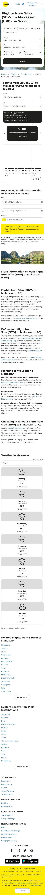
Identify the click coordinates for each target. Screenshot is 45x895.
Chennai (4, 665)
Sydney (4, 648)
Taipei (3, 668)
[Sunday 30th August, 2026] (26, 168)
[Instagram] (18, 850)
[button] (28, 28)
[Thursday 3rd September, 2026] (39, 168)
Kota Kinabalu (7, 662)
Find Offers (22, 136)
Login (17, 4)
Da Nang (5, 658)
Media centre (6, 784)
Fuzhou (4, 728)
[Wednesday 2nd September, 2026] (36, 168)
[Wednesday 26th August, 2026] (12, 168)
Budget (4, 215)
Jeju (3, 688)
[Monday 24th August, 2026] (6, 168)
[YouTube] (31, 850)
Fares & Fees (6, 837)
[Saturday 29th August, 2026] (22, 168)
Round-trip (8, 28)
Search (23, 61)
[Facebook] (11, 850)
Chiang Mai (6, 691)
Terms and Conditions (23, 883)
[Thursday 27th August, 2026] (16, 168)
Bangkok (5, 671)
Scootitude (6, 781)
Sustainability (7, 794)
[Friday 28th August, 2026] (19, 168)
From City (39, 871)
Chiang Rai (5, 655)
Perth (3, 721)
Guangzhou (6, 685)
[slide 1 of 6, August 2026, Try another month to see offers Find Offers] (22, 133)
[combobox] (21, 97)
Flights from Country (27, 871)
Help (3, 827)
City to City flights (29, 869)
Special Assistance (9, 834)
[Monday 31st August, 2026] (29, 168)
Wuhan (4, 744)
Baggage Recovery (9, 841)
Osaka (3, 652)
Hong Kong (6, 761)
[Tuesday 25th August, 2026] (9, 168)
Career (4, 788)
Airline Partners (7, 791)
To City (19, 869)
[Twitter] (25, 850)
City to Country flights (10, 871)
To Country (11, 869)
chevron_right (40, 133)
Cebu (3, 751)
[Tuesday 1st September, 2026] (33, 168)
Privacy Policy (7, 883)
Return (26, 52)
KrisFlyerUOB (6, 806)
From (6, 38)
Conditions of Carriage (10, 831)
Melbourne (5, 675)
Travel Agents (7, 815)
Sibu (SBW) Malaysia (12, 40)
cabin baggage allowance (28, 318)
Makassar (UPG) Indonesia (14, 47)
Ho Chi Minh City (8, 678)
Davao (3, 757)
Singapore (5, 645)
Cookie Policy (35, 885)
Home (3, 74)
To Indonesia (26, 74)
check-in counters (15, 428)
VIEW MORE (22, 697)
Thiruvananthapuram (10, 741)
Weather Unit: (37, 459)
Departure (8, 52)
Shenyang (5, 681)
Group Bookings (8, 819)
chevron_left (4, 133)
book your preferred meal (12, 382)
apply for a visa (36, 351)
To (5, 45)
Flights (13, 74)
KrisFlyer (4, 803)
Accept (22, 891)
